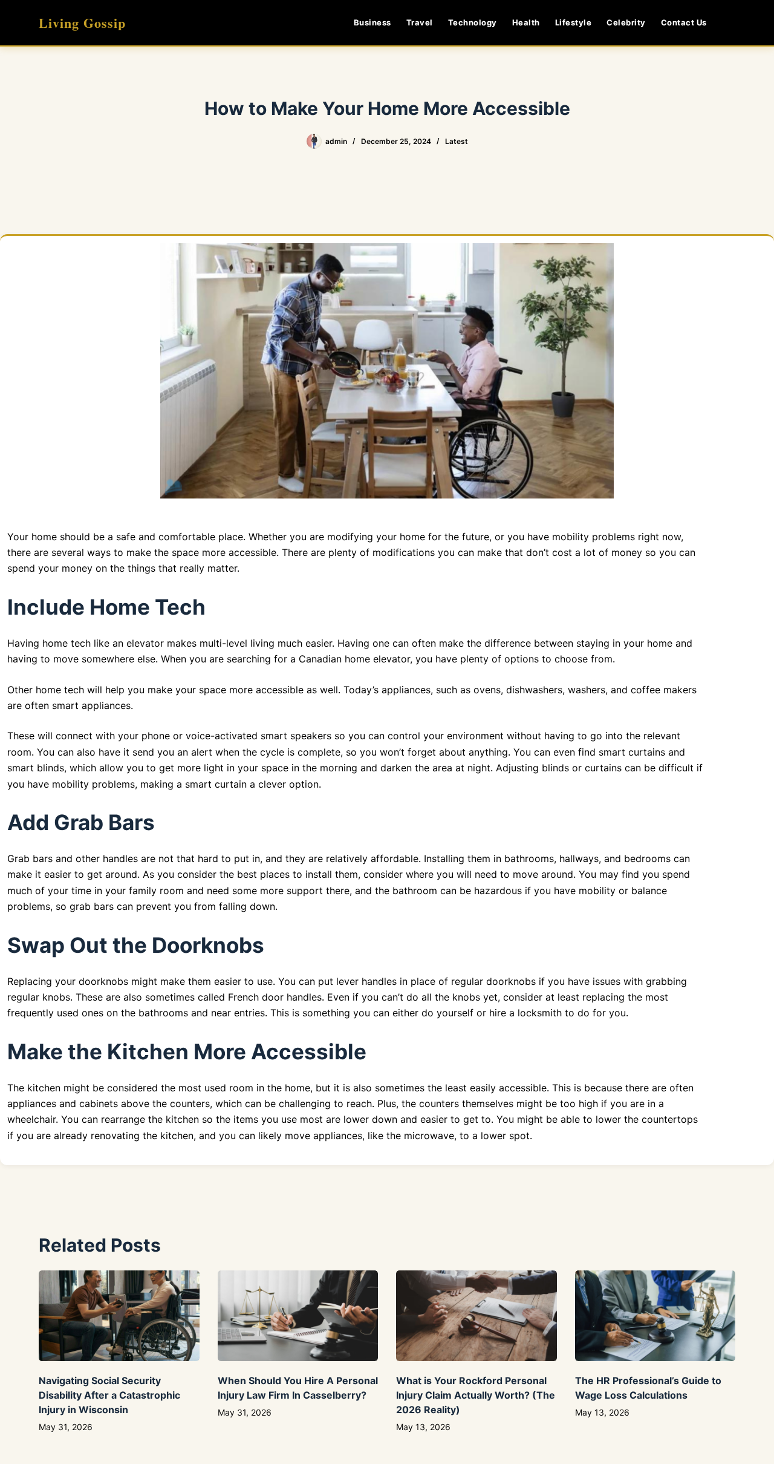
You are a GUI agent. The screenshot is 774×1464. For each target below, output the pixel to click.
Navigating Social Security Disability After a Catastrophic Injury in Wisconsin (109, 1395)
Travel (419, 22)
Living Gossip (82, 23)
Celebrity (626, 22)
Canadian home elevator (354, 659)
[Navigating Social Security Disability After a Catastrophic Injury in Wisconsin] (119, 1315)
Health (526, 22)
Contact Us (684, 22)
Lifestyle (573, 22)
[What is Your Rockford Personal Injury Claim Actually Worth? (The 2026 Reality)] (476, 1315)
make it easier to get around (72, 874)
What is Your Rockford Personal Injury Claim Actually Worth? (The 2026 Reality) (475, 1395)
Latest (456, 141)
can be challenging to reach (308, 1103)
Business (372, 22)
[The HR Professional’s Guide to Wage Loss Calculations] (655, 1315)
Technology (472, 22)
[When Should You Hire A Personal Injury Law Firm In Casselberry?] (298, 1315)
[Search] (730, 22)
